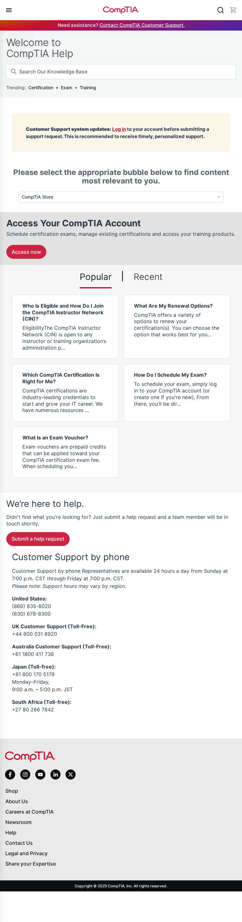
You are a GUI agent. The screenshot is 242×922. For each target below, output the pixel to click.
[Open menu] (9, 10)
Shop (11, 791)
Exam (66, 87)
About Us (16, 801)
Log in (119, 129)
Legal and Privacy (26, 853)
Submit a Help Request (38, 539)
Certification (40, 87)
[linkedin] (55, 774)
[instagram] (25, 774)
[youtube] (40, 774)
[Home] (121, 10)
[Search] (220, 10)
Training (88, 87)
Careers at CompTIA (29, 812)
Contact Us (19, 843)
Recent (148, 276)
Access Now (26, 252)
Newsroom (18, 822)
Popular (96, 276)
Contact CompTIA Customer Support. (142, 25)
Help (10, 832)
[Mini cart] (233, 10)
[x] (71, 774)
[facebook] (10, 774)
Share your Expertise (30, 864)
